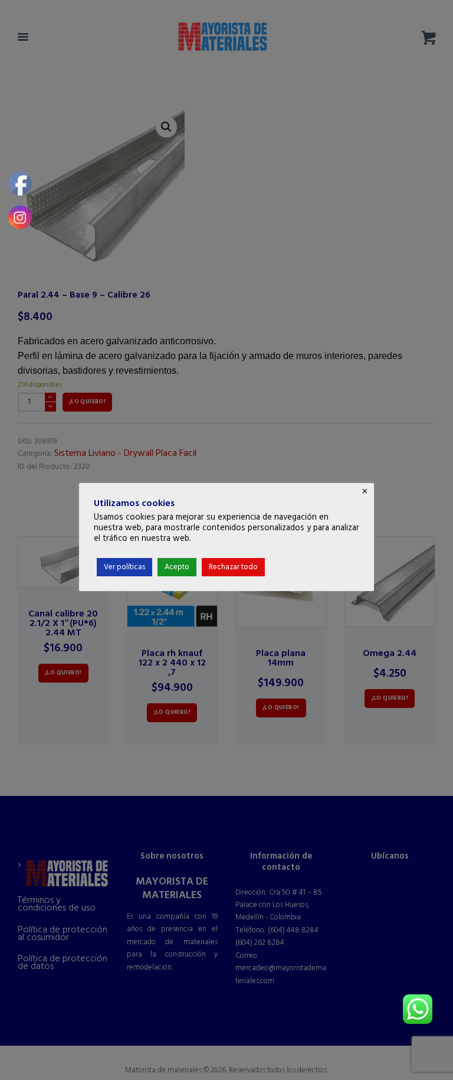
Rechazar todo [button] (233, 567)
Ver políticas (124, 567)
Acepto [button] (177, 567)
